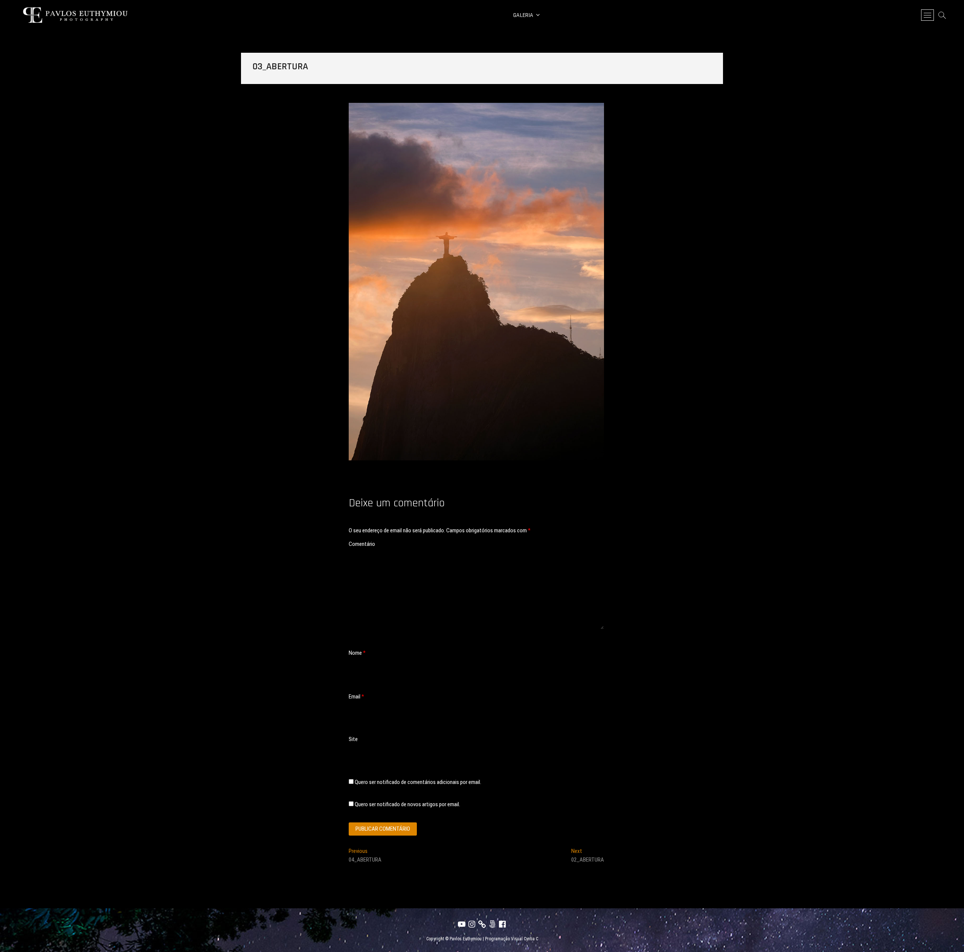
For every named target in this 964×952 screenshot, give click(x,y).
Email (356, 696)
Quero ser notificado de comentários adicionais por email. (418, 782)
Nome (357, 652)
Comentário (362, 544)
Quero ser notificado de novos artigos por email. (407, 804)
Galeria (523, 15)
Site (353, 739)
